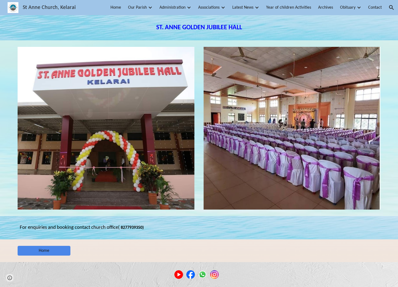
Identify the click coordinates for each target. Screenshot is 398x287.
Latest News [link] (242, 7)
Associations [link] (209, 7)
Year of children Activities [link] (288, 7)
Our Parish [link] (137, 7)
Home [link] (115, 7)
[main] (199, 28)
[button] (391, 7)
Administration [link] (172, 7)
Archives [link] (325, 7)
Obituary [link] (347, 7)
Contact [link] (375, 7)
